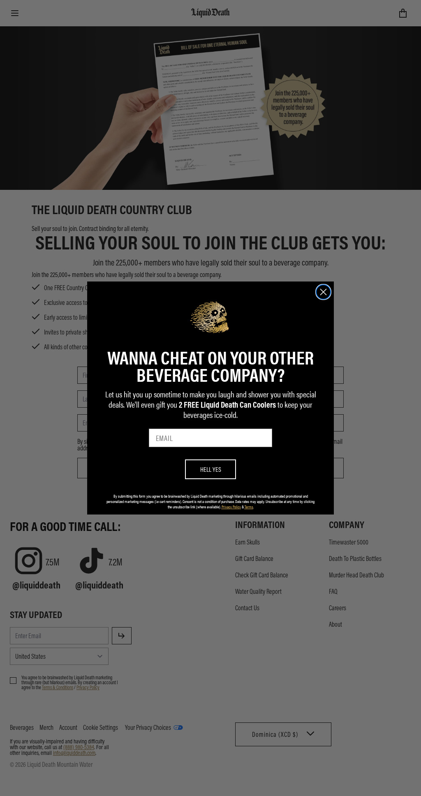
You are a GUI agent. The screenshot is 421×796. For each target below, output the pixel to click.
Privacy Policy (231, 507)
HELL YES (210, 469)
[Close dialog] (323, 292)
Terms (249, 507)
